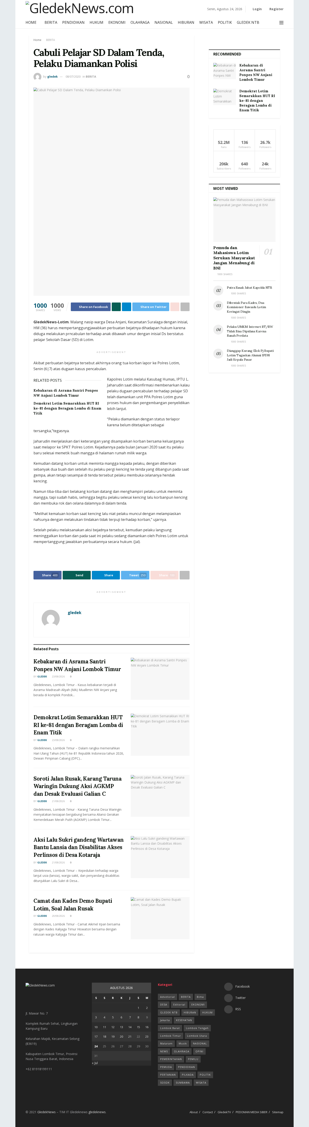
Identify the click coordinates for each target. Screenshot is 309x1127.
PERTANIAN (168, 1074)
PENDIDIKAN (73, 22)
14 (129, 1027)
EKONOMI (117, 22)
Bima (200, 996)
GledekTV (224, 1112)
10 (95, 1027)
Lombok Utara (197, 1035)
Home (37, 40)
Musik (183, 1043)
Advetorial (167, 996)
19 (112, 1036)
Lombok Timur (170, 1035)
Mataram (166, 1043)
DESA (163, 1004)
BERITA (51, 22)
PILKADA (188, 1074)
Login (257, 9)
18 (104, 1036)
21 (129, 1036)
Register (276, 9)
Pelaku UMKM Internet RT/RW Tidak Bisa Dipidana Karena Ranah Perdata (250, 331)
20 (121, 1036)
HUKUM (96, 22)
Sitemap (277, 1112)
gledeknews (97, 1112)
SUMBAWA (183, 1082)
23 (146, 1036)
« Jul (95, 1063)
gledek (52, 76)
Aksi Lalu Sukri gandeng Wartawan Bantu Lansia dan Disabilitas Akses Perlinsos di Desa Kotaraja (78, 847)
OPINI (199, 1051)
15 (138, 1027)
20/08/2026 (58, 915)
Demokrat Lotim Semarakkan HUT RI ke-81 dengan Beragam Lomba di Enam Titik (67, 408)
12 (112, 1027)
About (194, 1112)
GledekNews (46, 1112)
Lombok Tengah (197, 1028)
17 (95, 1036)
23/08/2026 (58, 676)
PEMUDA (166, 1067)
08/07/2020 (73, 76)
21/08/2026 (58, 801)
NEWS (164, 1051)
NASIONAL (163, 22)
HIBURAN (186, 22)
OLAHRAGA (140, 22)
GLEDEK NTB (248, 22)
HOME (31, 22)
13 (121, 1027)
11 (104, 1027)
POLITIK (225, 22)
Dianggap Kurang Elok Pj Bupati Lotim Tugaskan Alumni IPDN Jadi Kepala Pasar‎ (250, 355)
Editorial (179, 1004)
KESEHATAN (184, 1020)
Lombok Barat (170, 1028)
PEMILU (193, 1059)
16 (146, 1027)
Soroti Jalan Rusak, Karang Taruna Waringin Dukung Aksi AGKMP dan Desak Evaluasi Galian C (77, 786)
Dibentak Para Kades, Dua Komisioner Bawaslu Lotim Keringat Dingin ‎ (246, 307)
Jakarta (165, 1020)
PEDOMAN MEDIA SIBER (251, 1112)
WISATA (206, 22)
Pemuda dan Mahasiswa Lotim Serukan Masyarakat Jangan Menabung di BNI (234, 258)
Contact (207, 1112)
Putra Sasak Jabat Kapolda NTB (250, 288)
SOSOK (165, 1082)
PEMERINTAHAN (171, 1059)
